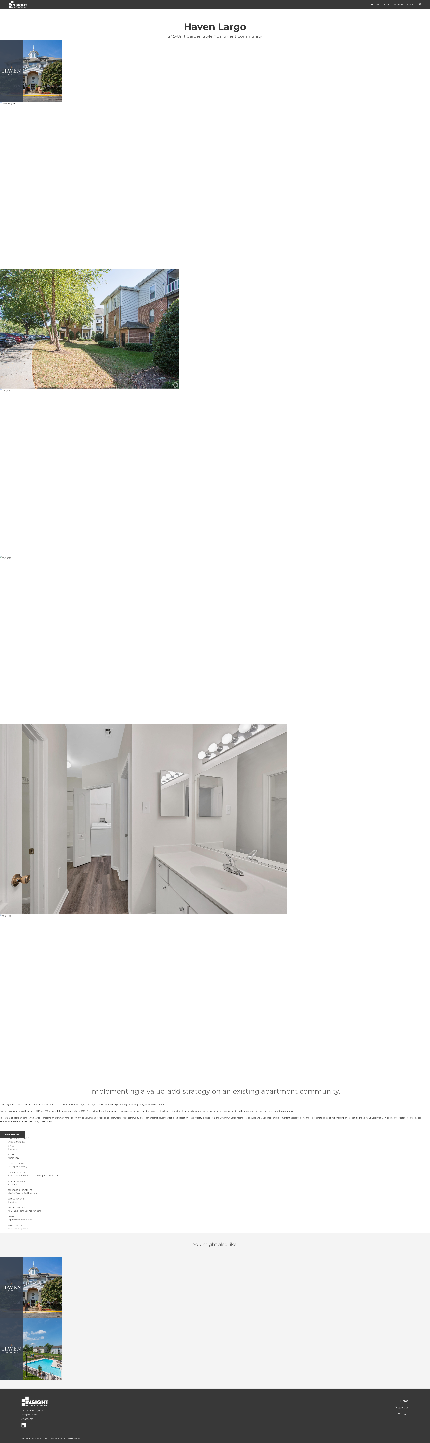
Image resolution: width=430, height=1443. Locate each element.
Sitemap (62, 1438)
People (386, 4)
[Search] (419, 4)
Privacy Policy (54, 1438)
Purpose (375, 4)
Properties (398, 4)
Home (404, 1401)
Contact (411, 4)
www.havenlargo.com (18, 1228)
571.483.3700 (27, 1419)
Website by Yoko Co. (74, 1438)
